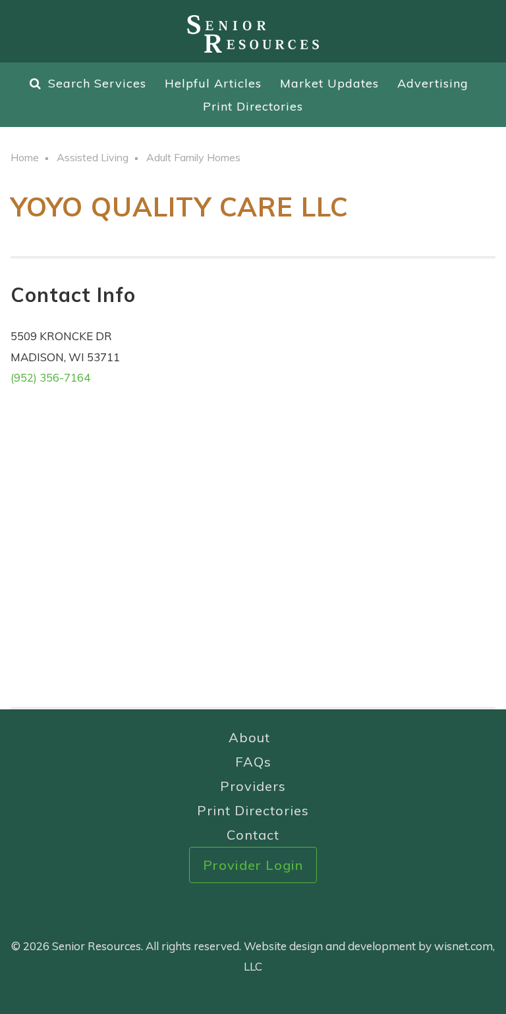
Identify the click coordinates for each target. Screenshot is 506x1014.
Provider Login (253, 865)
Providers (253, 786)
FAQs (253, 761)
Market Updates (329, 83)
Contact (253, 834)
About (249, 737)
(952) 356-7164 (50, 377)
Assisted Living (92, 157)
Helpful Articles (213, 83)
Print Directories (253, 106)
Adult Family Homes (193, 157)
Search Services (97, 83)
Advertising (432, 83)
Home (25, 157)
